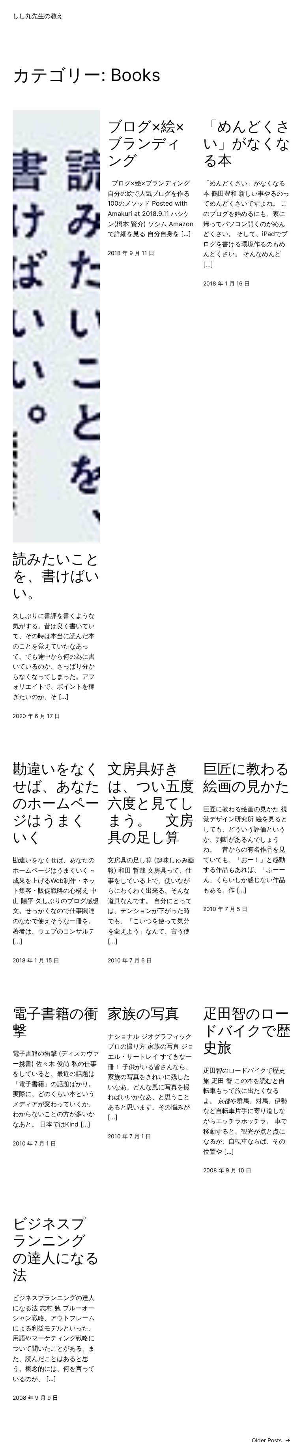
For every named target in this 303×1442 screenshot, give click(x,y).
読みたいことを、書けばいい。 (56, 575)
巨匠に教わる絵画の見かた (246, 777)
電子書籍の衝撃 (55, 1022)
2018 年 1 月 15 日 (36, 960)
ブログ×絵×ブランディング (146, 143)
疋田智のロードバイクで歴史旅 (246, 1030)
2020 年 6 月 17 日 (36, 715)
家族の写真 (143, 1013)
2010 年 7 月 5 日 (225, 908)
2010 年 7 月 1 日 (34, 1143)
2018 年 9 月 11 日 (131, 252)
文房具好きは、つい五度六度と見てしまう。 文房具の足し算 (151, 803)
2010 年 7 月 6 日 (130, 960)
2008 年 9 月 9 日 (35, 1397)
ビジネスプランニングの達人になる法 (56, 1249)
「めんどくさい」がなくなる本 (246, 143)
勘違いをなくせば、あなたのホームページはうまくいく (56, 803)
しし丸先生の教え (38, 16)
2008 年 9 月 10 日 (227, 1170)
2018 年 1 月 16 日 (226, 283)
